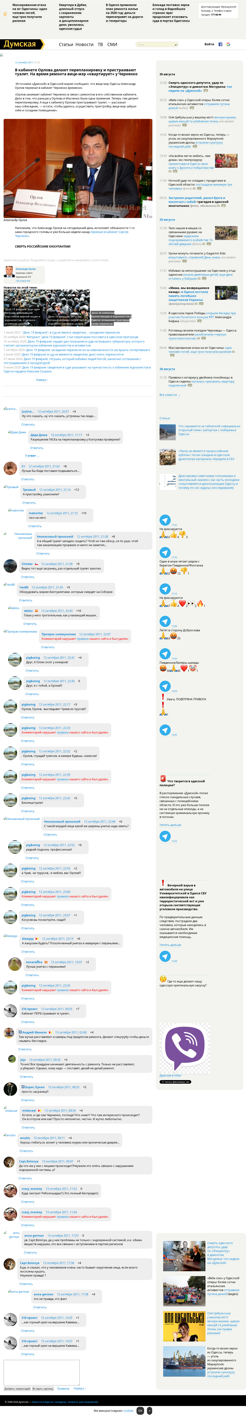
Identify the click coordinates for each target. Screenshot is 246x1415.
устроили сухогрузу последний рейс (221, 1374)
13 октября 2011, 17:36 (58, 1263)
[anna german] (12, 1237)
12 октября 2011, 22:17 (54, 704)
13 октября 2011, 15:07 (66, 962)
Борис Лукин (34, 1087)
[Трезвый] (11, 487)
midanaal (29, 1111)
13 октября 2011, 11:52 (61, 1189)
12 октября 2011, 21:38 (92, 537)
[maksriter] (16, 510)
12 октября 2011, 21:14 (55, 490)
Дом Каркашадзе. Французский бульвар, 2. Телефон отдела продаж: (218, 10)
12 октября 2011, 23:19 (57, 939)
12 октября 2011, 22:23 (54, 728)
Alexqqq (27, 939)
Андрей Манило (34, 1032)
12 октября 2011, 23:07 (54, 915)
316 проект (30, 1009)
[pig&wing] (15, 665)
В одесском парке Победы (187, 313)
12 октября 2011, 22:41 (59, 658)
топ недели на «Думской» (200, 89)
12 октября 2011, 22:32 (54, 751)
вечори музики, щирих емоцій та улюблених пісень (202, 119)
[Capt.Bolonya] (9, 1167)
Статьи (66, 44)
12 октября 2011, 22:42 (54, 798)
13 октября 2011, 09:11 (49, 1138)
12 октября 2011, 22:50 (54, 868)
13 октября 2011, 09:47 (57, 1161)
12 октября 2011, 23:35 (54, 985)
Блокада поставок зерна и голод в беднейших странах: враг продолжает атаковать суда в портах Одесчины (171, 13)
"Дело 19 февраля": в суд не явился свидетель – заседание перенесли (71, 332)
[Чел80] (9, 585)
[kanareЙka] (15, 970)
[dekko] (13, 608)
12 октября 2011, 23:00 (54, 892)
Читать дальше (170, 825)
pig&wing (33, 658)
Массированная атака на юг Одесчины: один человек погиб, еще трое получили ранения (29, 13)
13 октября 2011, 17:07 (63, 1236)
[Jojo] (12, 1062)
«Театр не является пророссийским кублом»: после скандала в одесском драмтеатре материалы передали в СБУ (206, 455)
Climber (27, 564)
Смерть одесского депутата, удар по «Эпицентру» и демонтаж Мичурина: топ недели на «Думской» (223, 1253)
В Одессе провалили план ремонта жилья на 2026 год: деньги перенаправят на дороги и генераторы (124, 13)
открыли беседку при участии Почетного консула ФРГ (202, 315)
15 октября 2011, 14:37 (56, 1341)
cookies (128, 1411)
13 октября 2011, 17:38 (72, 1294)
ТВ (100, 44)
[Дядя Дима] (17, 432)
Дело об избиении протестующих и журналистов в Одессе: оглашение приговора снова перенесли (111, 318)
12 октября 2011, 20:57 (53, 411)
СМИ (112, 44)
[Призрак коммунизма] (20, 631)
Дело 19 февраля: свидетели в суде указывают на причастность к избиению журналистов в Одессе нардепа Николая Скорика (77, 369)
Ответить (28, 424)
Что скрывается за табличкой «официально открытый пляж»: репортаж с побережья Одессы (209, 430)
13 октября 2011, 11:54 (61, 1212)
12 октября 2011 (24, 62)
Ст (23, 466)
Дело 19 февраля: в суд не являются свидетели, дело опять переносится (73, 354)
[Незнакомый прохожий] (18, 538)
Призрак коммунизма (59, 634)
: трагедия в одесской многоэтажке (199, 204)
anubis (25, 1138)
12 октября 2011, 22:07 (95, 634)
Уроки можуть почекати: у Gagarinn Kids (197, 253)
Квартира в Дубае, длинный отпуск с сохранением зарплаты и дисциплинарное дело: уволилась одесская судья (73, 17)
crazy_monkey (32, 1189)
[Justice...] (10, 409)
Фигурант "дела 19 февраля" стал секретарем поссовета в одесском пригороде (82, 337)
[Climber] (10, 572)
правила (83, 639)
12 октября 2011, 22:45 (59, 681)
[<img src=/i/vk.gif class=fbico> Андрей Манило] (9, 1037)
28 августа (167, 369)
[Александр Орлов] (78, 217)
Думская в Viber (171, 1075)
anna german (34, 1236)
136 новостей (23, 280)
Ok (140, 1411)
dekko (28, 611)
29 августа (167, 220)
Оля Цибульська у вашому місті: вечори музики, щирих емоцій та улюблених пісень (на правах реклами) (223, 1323)
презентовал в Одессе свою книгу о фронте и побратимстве (191, 166)
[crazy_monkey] (10, 1196)
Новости (84, 44)
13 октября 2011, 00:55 (56, 1009)
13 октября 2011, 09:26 (45, 1060)
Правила (63, 1388)
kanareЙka (34, 962)
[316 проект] (10, 1017)
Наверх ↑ (42, 380)
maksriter (36, 513)
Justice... (28, 411)
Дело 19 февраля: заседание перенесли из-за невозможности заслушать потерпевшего (88, 350)
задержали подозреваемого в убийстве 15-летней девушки (191, 240)
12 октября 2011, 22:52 (59, 845)
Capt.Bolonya (29, 1161)
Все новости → (170, 395)
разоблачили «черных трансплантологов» (197, 336)
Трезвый (29, 490)
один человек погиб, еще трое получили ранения (200, 350)
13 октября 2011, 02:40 (71, 1032)
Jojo (23, 1060)
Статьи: (165, 418)
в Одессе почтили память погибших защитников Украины (188, 296)
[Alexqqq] (10, 936)
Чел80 (23, 587)
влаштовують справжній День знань (194, 257)
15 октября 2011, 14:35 (56, 1318)
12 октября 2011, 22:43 (57, 611)
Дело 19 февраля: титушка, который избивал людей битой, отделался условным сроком (67, 320)
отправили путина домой (223, 1292)
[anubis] (10, 1135)
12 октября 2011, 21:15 (62, 513)
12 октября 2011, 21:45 (47, 587)
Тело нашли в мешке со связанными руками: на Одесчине (185, 232)
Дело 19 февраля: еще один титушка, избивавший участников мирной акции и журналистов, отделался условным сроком (22, 316)
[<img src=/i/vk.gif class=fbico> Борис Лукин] (10, 1095)
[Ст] (10, 474)
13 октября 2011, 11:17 (66, 435)
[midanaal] (11, 1111)
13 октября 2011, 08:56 (60, 1111)
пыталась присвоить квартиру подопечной (201, 383)
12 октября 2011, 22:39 (54, 775)
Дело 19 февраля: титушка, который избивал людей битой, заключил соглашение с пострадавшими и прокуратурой (72, 361)
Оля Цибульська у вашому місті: (191, 117)
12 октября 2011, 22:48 (99, 822)
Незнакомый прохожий (55, 537)
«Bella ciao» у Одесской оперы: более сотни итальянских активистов (199, 102)
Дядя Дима (39, 435)
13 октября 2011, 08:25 (63, 1087)
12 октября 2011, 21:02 (44, 466)
